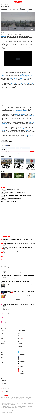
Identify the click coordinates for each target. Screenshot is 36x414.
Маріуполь (3, 360)
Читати (32, 151)
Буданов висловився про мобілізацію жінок (9, 270)
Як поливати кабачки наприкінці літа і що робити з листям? (19, 180)
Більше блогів (18, 204)
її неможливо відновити (16, 109)
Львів (2, 352)
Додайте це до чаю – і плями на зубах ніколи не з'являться (31, 180)
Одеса (2, 354)
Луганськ (2, 362)
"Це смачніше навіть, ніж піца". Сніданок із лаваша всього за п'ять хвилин (17, 321)
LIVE (18, 336)
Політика (2, 330)
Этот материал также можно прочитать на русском (20, 11)
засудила (3, 36)
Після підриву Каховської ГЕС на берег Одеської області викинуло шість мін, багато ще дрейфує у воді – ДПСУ (31, 166)
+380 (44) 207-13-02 (7, 390)
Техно (2, 338)
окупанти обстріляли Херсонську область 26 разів (22, 83)
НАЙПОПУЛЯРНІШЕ (5, 236)
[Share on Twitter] (9, 145)
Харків (2, 357)
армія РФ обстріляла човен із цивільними (19, 78)
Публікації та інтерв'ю (21, 330)
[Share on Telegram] (11, 145)
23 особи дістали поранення (14, 81)
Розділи (19, 326)
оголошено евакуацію (20, 114)
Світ (2, 333)
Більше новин (18, 299)
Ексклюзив (20, 338)
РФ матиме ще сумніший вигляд (8, 201)
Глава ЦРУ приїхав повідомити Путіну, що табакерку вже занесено (16, 195)
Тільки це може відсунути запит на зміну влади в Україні (13, 192)
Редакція (2, 378)
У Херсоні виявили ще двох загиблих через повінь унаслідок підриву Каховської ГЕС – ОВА (6, 166)
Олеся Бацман (22, 373)
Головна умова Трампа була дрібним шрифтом (11, 198)
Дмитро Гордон (22, 354)
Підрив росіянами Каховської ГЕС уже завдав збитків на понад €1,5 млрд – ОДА (18, 166)
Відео (19, 341)
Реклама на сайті (4, 380)
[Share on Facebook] (7, 145)
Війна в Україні (7, 4)
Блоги (19, 333)
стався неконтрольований (21, 110)
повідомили (26, 130)
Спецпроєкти (20, 346)
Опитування (20, 343)
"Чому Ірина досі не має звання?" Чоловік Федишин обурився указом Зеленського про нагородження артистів (6, 181)
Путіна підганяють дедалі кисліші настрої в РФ (11, 189)
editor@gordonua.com (7, 391)
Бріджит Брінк (4, 149)
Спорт (2, 335)
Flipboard (21, 366)
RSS (20, 368)
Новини (2, 326)
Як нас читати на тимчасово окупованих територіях (5, 384)
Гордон (2, 4)
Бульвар (3, 171)
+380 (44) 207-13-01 (6, 388)
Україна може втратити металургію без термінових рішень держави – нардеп (15, 278)
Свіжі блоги (4, 187)
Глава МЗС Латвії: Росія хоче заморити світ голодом (11, 267)
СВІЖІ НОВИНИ (4, 264)
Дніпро (2, 359)
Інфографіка (3, 343)
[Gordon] (18, 2)
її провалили (31, 115)
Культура (2, 336)
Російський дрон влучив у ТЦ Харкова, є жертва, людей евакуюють (14, 288)
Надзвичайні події (8, 168)
